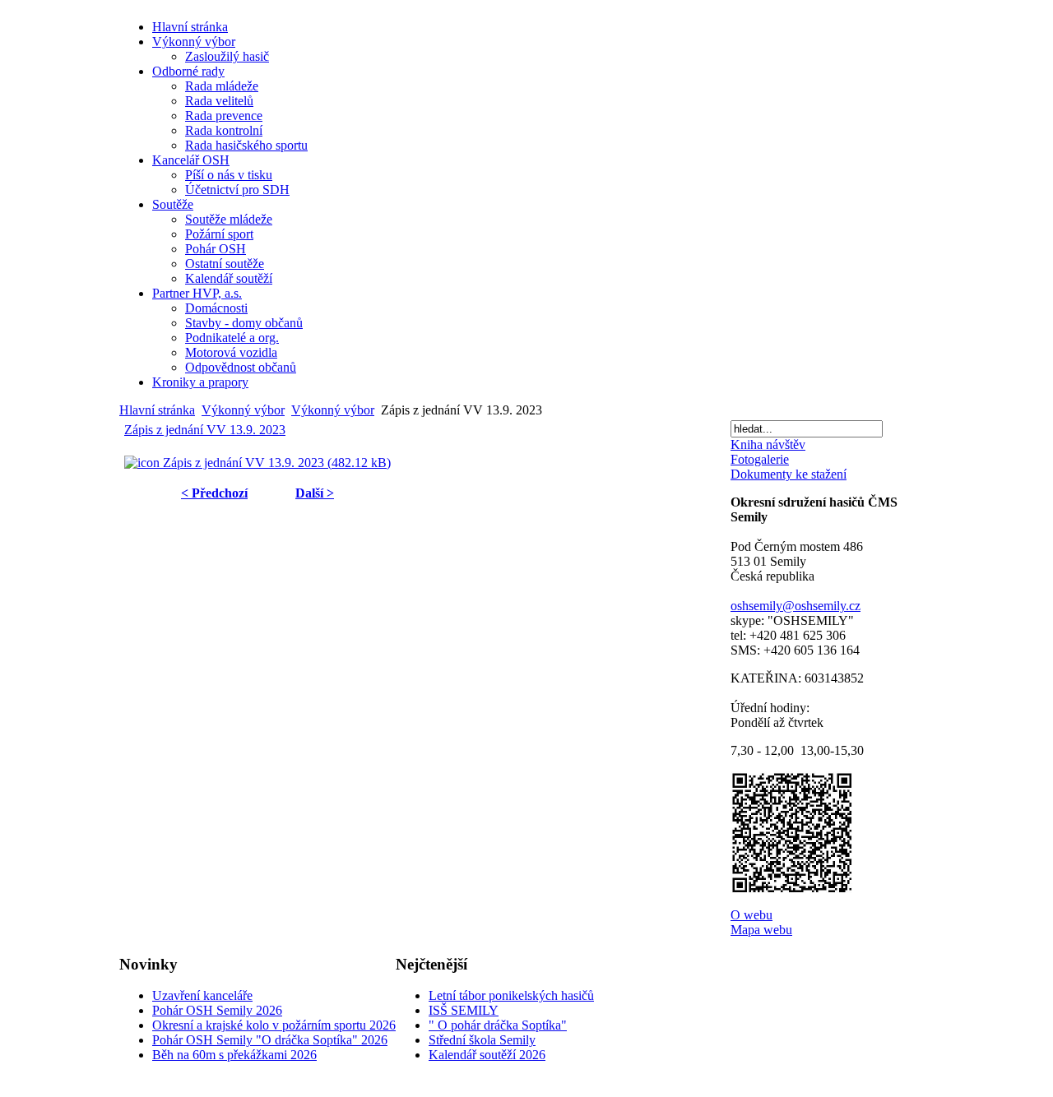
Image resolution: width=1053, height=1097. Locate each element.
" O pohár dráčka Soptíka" (498, 1025)
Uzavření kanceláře (202, 995)
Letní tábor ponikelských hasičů (511, 995)
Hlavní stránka (157, 410)
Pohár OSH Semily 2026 (217, 1010)
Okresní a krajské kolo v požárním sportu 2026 (274, 1025)
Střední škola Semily (482, 1040)
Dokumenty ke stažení (789, 474)
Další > (314, 493)
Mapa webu (761, 930)
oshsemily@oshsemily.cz (795, 606)
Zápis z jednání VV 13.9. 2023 (204, 430)
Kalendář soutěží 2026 (487, 1055)
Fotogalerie (760, 459)
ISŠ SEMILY (464, 1010)
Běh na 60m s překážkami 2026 (234, 1055)
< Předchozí (214, 493)
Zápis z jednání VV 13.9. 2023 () (275, 463)
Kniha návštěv (768, 444)
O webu (751, 915)
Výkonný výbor (243, 410)
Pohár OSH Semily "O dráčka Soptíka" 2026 (269, 1040)
